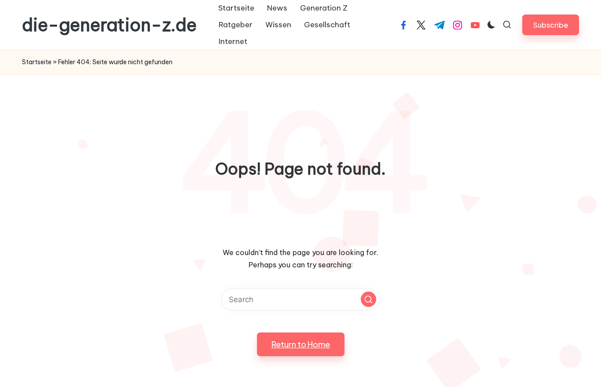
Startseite (36, 62)
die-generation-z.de (109, 25)
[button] (550, 25)
